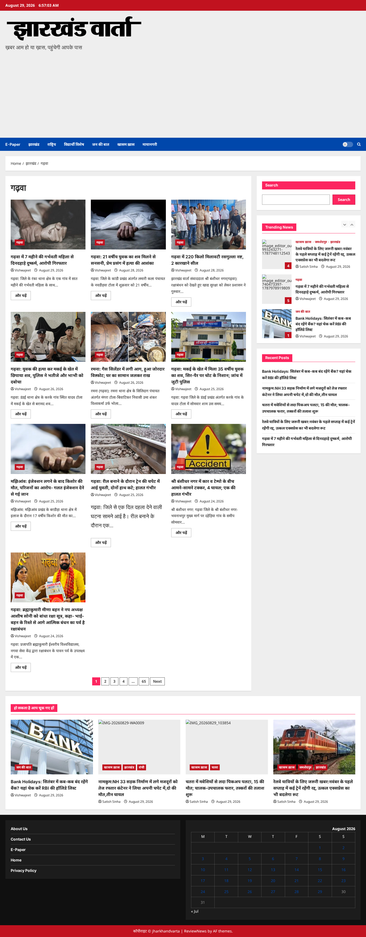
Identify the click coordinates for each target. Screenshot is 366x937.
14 (296, 869)
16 (343, 869)
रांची (141, 767)
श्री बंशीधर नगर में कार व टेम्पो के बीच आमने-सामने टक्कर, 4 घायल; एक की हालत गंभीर (203, 488)
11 (226, 869)
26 (250, 891)
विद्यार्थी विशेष (74, 144)
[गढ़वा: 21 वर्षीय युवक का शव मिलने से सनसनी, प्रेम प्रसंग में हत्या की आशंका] (128, 224)
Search (271, 185)
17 (203, 880)
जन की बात (100, 144)
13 (273, 869)
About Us (19, 828)
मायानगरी (150, 144)
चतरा (215, 767)
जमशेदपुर (321, 241)
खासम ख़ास (126, 144)
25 (226, 891)
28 (296, 891)
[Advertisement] (183, 92)
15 (320, 869)
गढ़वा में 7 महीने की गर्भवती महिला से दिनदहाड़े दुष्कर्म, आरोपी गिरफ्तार (277, 288)
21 (296, 880)
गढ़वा (19, 242)
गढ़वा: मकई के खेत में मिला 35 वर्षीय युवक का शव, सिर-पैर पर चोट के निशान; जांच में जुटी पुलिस (207, 375)
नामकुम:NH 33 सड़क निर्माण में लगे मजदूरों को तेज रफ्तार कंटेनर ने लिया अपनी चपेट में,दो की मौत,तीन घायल (138, 788)
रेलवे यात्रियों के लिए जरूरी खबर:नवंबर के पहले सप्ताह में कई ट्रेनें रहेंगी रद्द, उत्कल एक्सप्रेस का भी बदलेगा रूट (277, 253)
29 (320, 891)
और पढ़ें (23, 296)
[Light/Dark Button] (347, 144)
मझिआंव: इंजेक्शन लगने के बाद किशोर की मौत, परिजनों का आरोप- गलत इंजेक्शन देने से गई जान (47, 488)
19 (250, 880)
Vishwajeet (23, 270)
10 (203, 869)
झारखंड (33, 144)
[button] (359, 144)
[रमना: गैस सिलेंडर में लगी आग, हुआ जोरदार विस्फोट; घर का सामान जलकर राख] (128, 337)
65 (144, 681)
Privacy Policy (23, 870)
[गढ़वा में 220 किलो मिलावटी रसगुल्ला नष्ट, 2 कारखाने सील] (208, 224)
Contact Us (21, 839)
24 (203, 891)
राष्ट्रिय (51, 144)
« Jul (195, 911)
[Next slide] (352, 224)
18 (226, 880)
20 (273, 880)
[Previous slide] (344, 224)
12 (250, 869)
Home (16, 860)
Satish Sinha (309, 266)
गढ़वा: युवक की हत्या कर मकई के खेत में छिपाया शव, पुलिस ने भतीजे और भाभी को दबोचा (47, 375)
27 (273, 891)
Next (157, 681)
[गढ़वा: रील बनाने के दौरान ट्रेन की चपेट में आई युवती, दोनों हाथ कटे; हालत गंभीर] (128, 449)
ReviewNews (195, 931)
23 (343, 880)
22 (320, 880)
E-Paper (12, 144)
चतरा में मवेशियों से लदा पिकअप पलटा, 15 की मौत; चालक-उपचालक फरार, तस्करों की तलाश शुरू (225, 788)
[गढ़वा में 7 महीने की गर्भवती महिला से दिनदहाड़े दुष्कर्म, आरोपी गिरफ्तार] (48, 224)
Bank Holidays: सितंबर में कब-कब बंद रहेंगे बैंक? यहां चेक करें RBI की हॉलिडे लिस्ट (277, 323)
